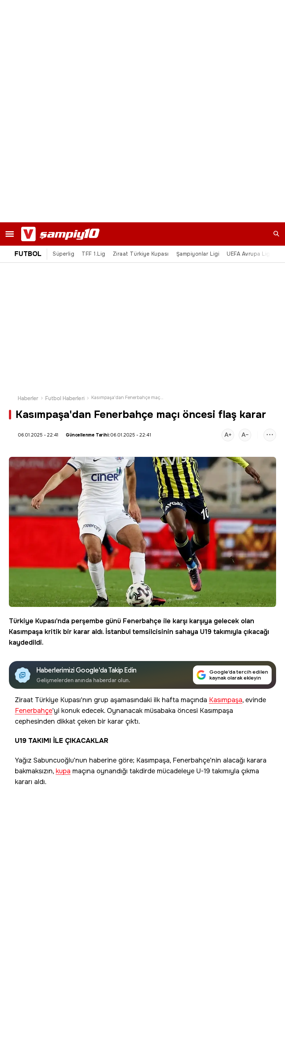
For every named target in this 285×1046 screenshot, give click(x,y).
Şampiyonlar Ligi (197, 253)
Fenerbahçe (142, 621)
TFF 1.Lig (93, 253)
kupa (63, 771)
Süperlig (63, 253)
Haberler (28, 398)
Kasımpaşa (26, 632)
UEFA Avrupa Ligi (249, 253)
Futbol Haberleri (65, 398)
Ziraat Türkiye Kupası (141, 253)
